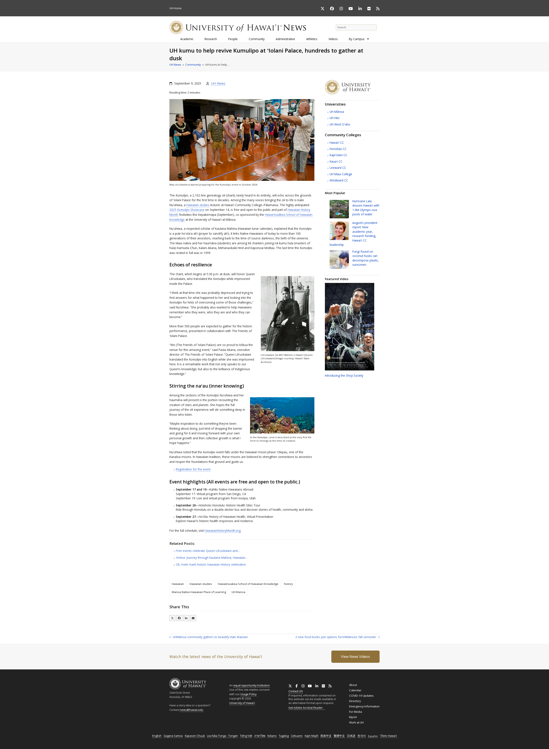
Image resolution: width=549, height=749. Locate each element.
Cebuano (297, 736)
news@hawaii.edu (191, 710)
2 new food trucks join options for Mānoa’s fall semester (335, 637)
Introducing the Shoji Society (344, 375)
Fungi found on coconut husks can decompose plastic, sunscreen (365, 258)
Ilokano (272, 736)
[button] (172, 618)
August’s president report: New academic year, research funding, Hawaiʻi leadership (353, 234)
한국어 (361, 736)
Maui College (341, 174)
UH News (218, 83)
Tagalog (284, 736)
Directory (355, 701)
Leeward (338, 168)
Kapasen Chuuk (195, 736)
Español (373, 736)
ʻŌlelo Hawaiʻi (388, 736)
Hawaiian (178, 584)
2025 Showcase (186, 210)
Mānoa (337, 112)
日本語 (351, 736)
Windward (339, 180)
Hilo (334, 118)
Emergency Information (364, 706)
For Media (355, 712)
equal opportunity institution (251, 685)
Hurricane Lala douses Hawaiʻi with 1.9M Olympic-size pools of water (365, 207)
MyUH (353, 717)
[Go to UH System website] (352, 93)
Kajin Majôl (311, 736)
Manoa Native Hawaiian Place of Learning (199, 592)
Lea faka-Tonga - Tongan (222, 736)
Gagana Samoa (173, 736)
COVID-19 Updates (361, 696)
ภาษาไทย (259, 736)
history (288, 584)
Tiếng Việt (246, 736)
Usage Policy (248, 694)
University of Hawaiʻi (242, 703)
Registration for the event (193, 469)
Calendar (355, 690)
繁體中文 (339, 736)
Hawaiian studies (197, 205)
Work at (356, 722)
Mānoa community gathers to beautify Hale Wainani (208, 637)
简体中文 (326, 736)
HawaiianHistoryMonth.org (223, 531)
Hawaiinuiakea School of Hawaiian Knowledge (248, 584)
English (156, 736)
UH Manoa (238, 592)
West (340, 124)
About (353, 685)
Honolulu (338, 149)
